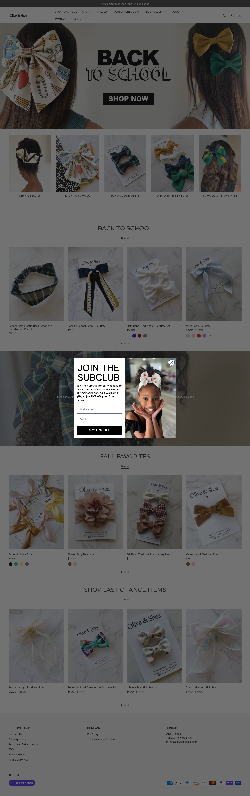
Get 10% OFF (99, 430)
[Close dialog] (172, 362)
